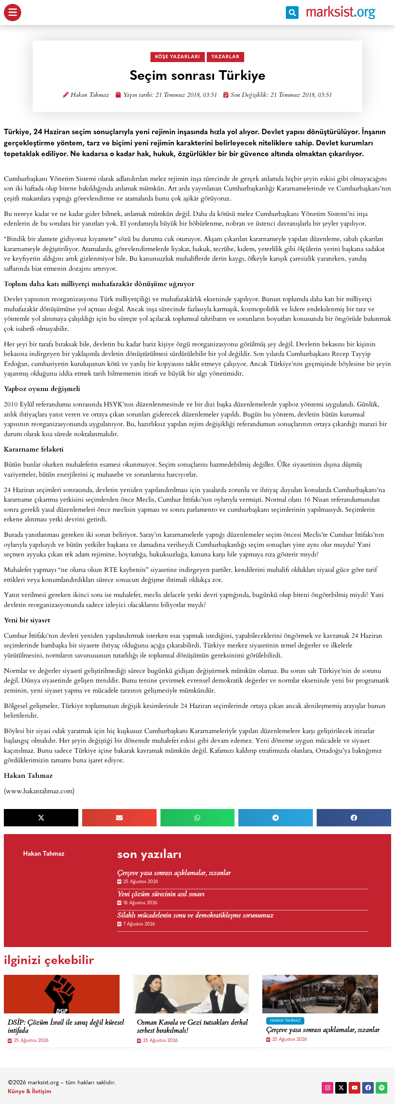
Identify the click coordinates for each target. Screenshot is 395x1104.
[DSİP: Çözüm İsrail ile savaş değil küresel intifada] (62, 994)
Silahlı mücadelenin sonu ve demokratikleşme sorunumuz (195, 916)
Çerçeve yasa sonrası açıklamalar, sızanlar (174, 873)
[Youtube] (354, 1088)
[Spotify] (381, 1088)
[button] (292, 12)
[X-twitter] (341, 1088)
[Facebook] (368, 1088)
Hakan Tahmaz (90, 95)
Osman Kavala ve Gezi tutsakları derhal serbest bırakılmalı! (192, 1027)
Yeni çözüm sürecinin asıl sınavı (160, 895)
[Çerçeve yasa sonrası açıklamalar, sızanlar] (320, 994)
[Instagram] (327, 1088)
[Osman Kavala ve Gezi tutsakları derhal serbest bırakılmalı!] (191, 994)
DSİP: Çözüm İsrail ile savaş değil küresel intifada (66, 1027)
